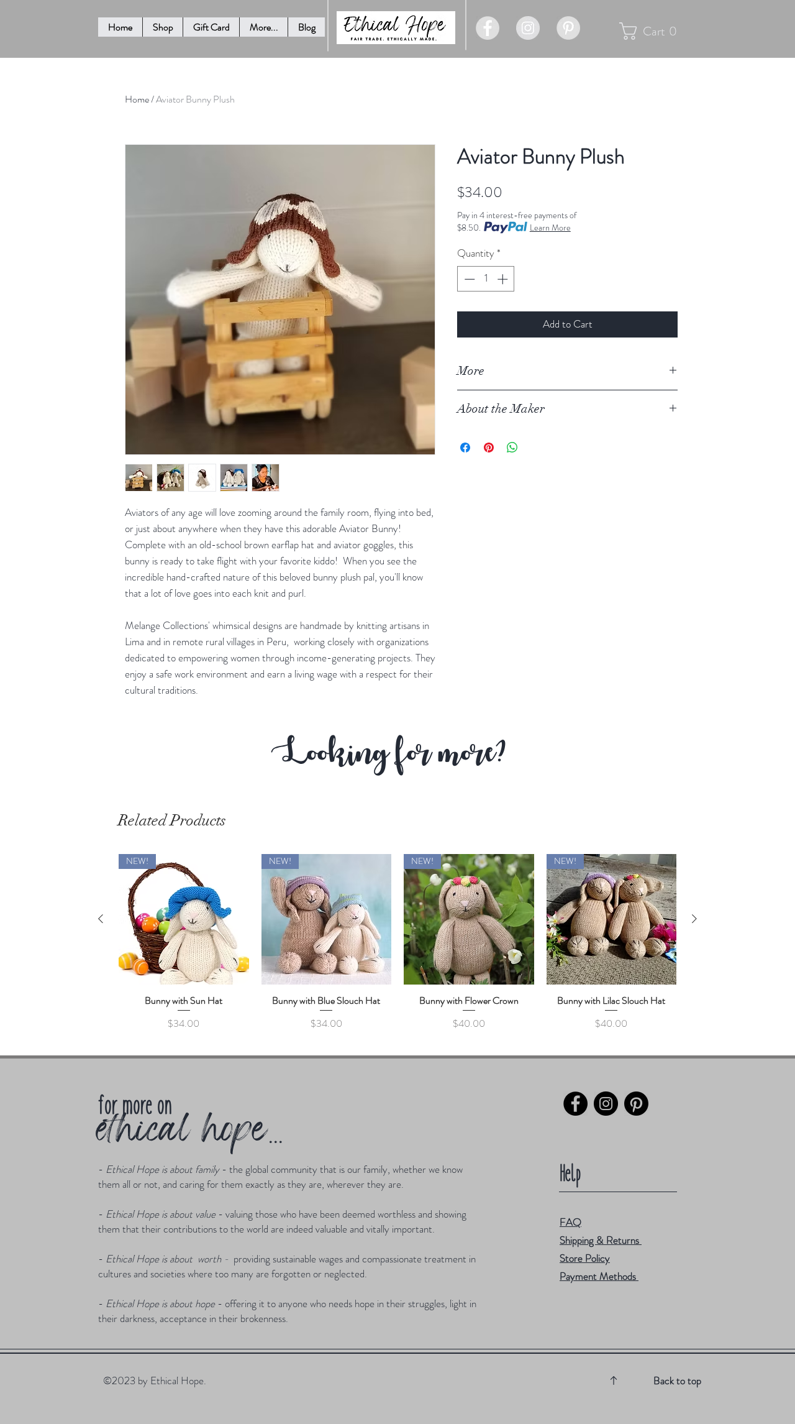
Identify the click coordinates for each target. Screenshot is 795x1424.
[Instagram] (606, 1103)
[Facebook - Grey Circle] (487, 28)
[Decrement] (468, 279)
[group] (397, 948)
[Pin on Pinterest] (488, 447)
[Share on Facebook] (465, 447)
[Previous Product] (100, 918)
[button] (263, 27)
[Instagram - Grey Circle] (528, 28)
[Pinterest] (636, 1103)
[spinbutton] (486, 279)
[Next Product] (694, 918)
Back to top (677, 1380)
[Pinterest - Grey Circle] (568, 28)
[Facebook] (575, 1103)
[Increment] (503, 279)
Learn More (550, 227)
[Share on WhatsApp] (512, 447)
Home (137, 99)
